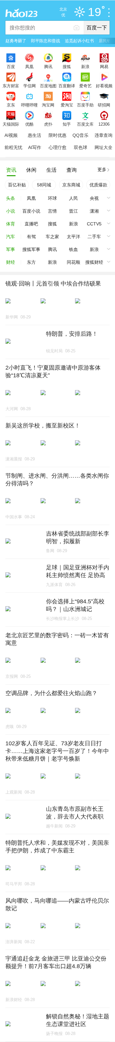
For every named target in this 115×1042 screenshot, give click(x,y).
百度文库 (85, 124)
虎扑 (48, 124)
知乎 (67, 124)
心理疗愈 (57, 147)
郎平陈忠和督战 (45, 40)
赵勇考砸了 (15, 40)
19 (94, 12)
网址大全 (103, 147)
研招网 (104, 105)
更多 (101, 169)
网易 (104, 66)
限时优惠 (57, 135)
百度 (11, 66)
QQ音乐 (80, 135)
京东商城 (71, 184)
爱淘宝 (67, 105)
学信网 (29, 85)
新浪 (85, 66)
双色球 (80, 147)
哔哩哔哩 (29, 105)
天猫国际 (11, 124)
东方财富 (11, 85)
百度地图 (48, 85)
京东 (11, 105)
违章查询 (103, 135)
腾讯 (48, 66)
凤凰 (29, 66)
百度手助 (85, 105)
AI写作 (34, 147)
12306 (104, 124)
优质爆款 (98, 184)
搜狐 (67, 66)
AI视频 (11, 135)
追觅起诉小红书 (79, 40)
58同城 (44, 184)
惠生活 (34, 135)
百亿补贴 (17, 184)
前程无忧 (13, 147)
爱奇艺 (85, 85)
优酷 (29, 124)
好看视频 (104, 85)
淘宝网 (48, 105)
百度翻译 (66, 85)
